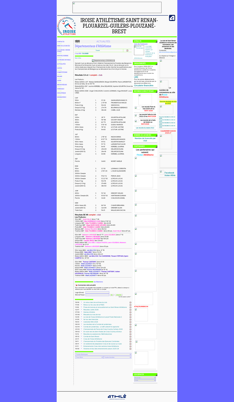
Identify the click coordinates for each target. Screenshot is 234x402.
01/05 (77, 319)
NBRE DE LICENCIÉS (63, 46)
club (100, 75)
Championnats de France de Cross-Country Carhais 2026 (103, 329)
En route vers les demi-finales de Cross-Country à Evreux (102, 332)
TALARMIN (85, 53)
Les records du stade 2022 (145, 128)
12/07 (77, 310)
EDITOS (59, 68)
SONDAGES (60, 89)
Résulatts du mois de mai (92, 315)
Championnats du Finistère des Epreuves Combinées (101, 341)
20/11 (77, 339)
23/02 (77, 329)
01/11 (76, 346)
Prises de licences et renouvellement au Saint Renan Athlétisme (105, 307)
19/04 (77, 322)
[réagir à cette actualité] (130, 303)
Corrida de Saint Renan (91, 337)
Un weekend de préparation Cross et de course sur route (102, 344)
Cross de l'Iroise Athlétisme (92, 339)
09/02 (77, 332)
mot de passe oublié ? (125, 297)
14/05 (77, 317)
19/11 (76, 341)
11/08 (77, 307)
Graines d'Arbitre (89, 312)
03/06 (77, 315)
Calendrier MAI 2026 (90, 322)
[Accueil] (66, 34)
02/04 (77, 327)
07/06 (77, 312)
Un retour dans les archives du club (95, 302)
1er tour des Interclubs (90, 319)
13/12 (77, 334)
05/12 (77, 337)
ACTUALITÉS (61, 64)
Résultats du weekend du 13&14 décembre (97, 334)
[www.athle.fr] (172, 20)
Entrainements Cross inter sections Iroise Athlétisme (101, 346)
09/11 (77, 344)
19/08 (77, 302)
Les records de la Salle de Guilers (148, 121)
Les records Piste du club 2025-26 (148, 108)
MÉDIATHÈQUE (62, 85)
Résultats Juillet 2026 (90, 310)
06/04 (77, 324)
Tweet (98, 50)
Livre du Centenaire (141, 44)
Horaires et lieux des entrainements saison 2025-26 (101, 349)
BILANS (59, 76)
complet (93, 75)
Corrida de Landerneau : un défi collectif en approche (101, 327)
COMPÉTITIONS (62, 72)
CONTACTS (60, 42)
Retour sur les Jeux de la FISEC (93, 305)
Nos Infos (78, 58)
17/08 (77, 305)
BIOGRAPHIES (61, 97)
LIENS (59, 80)
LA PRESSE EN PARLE (64, 60)
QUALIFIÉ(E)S (61, 93)
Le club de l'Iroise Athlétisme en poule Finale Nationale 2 (102, 317)
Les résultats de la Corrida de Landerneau (97, 324)
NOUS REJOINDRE (62, 56)
